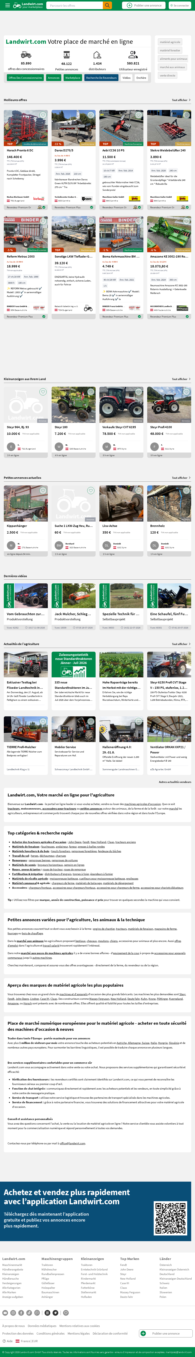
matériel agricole (170, 42)
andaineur (62, 846)
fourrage (13, 933)
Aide (10, 1341)
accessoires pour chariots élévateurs (162, 887)
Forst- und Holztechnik (94, 1274)
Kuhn (144, 999)
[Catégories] (47, 1313)
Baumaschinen (50, 1292)
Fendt (86, 842)
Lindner (34, 999)
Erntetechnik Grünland (94, 1269)
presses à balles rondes (91, 846)
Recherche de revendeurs (101, 78)
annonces (53, 78)
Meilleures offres (15, 100)
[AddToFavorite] (43, 115)
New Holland (98, 842)
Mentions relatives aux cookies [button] (79, 1326)
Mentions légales (79, 1333)
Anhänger (47, 1297)
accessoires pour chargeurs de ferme (118, 887)
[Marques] (55, 1313)
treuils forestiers (60, 851)
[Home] (28, 5)
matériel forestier (170, 50)
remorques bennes (39, 860)
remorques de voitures (65, 860)
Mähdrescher (49, 1269)
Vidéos (126, 78)
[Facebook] (21, 1313)
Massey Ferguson (99, 999)
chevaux (92, 941)
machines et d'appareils (73, 994)
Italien (163, 1287)
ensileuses (132, 878)
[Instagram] (13, 1313)
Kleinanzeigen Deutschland (176, 1278)
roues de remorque (75, 869)
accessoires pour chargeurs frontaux (74, 887)
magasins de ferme (165, 929)
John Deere (74, 842)
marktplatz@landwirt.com (179, 1352)
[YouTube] (5, 1313)
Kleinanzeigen (10, 1274)
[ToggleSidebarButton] (7, 5)
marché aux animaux (172, 67)
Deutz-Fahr (126, 1297)
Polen (163, 1297)
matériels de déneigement (118, 883)
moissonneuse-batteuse (64, 878)
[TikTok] (29, 1313)
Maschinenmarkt (12, 1265)
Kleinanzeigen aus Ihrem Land (25, 379)
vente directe (167, 75)
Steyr (182, 994)
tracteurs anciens (125, 842)
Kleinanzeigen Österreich (174, 1269)
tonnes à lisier (81, 874)
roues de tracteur (52, 869)
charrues (61, 855)
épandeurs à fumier (101, 874)
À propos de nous (13, 1326)
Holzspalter (48, 1287)
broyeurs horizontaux (50, 865)
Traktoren (47, 1265)
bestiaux (80, 941)
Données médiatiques (42, 1326)
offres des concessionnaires (25, 78)
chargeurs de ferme (63, 883)
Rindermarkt (88, 1278)
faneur (73, 846)
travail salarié (51, 945)
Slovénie (174, 1043)
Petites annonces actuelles (22, 477)
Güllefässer (48, 1283)
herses (34, 855)
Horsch (27, 1003)
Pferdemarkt (88, 1283)
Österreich (166, 1265)
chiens (113, 941)
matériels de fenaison (140, 929)
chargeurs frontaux (40, 887)
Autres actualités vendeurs (175, 782)
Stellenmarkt (88, 1292)
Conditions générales (51, 1333)
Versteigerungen (12, 1283)
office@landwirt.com (72, 1143)
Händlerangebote (12, 1269)
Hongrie (163, 1043)
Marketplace (73, 78)
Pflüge (45, 1278)
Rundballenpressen (53, 1274)
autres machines (42, 957)
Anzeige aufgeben (12, 1297)
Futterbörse (87, 1287)
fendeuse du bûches (109, 851)
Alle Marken (9, 1292)
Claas (110, 842)
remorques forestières (84, 851)
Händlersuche (10, 1278)
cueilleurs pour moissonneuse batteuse (102, 878)
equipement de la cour (126, 953)
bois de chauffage (32, 933)
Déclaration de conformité (110, 1333)
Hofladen (86, 1297)
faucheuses (47, 846)
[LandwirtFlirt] (66, 1313)
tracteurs (121, 929)
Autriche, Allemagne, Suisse (133, 1043)
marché (173, 808)
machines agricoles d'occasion (142, 804)
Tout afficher (179, 100)
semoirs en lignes (74, 865)
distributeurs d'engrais (58, 874)
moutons (103, 941)
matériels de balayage (89, 883)
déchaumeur (47, 855)
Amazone (13, 1003)
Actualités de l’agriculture (21, 644)
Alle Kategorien (11, 1287)
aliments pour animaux (173, 58)
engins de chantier (104, 929)
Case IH (44, 999)
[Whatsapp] (37, 1313)
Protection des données (18, 1333)
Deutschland (167, 1274)
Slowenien (166, 1292)
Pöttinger (162, 999)
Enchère (141, 78)
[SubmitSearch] (107, 5)
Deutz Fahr (133, 999)
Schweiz (164, 1283)
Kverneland (176, 999)
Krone (152, 999)
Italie (154, 1043)
